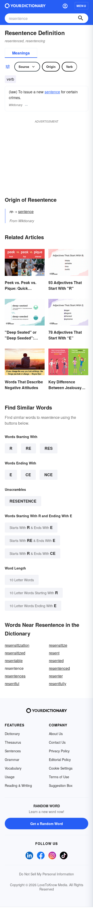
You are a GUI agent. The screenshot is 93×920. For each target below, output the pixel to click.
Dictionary (12, 733)
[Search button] (80, 18)
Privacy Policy (59, 750)
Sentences (13, 750)
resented (56, 660)
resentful (12, 683)
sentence (52, 92)
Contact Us (57, 742)
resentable (14, 660)
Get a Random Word (46, 823)
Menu (81, 6)
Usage (10, 776)
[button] (65, 6)
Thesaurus (13, 742)
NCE (48, 474)
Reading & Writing (18, 785)
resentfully (57, 683)
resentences (15, 676)
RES (49, 448)
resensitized (15, 653)
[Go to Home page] (25, 6)
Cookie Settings (60, 768)
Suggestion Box (60, 785)
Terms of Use (59, 776)
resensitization (17, 645)
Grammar (12, 759)
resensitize (58, 645)
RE (28, 448)
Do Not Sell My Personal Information (46, 874)
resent (54, 653)
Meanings (21, 53)
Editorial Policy (60, 759)
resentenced (59, 668)
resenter (56, 676)
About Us (56, 733)
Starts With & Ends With (31, 527)
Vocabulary (13, 768)
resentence (23, 501)
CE (28, 474)
